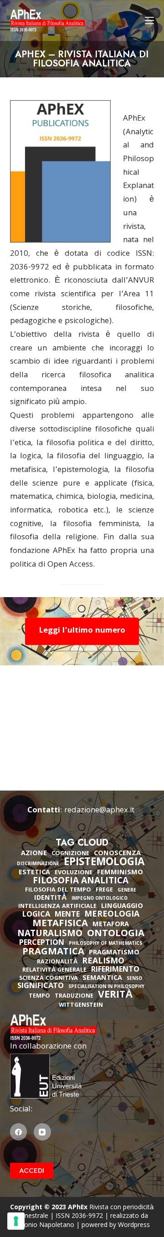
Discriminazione (38, 864)
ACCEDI (31, 1171)
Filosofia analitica (80, 881)
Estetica (34, 873)
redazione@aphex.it (99, 810)
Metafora (110, 924)
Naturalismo (49, 934)
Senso (134, 979)
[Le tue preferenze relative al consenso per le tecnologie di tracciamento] (16, 1221)
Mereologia (111, 915)
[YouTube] (42, 1132)
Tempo (39, 996)
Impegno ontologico (100, 899)
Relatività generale (54, 970)
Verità (115, 996)
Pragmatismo (114, 953)
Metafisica (60, 924)
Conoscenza (117, 853)
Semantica (102, 978)
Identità (50, 898)
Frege (104, 890)
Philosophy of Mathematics (105, 944)
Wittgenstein (81, 1006)
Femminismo (120, 873)
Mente (67, 915)
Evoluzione (73, 873)
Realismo (103, 962)
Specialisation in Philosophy (106, 987)
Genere (127, 890)
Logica (36, 915)
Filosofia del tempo (58, 890)
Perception (41, 943)
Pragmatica (53, 953)
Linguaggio (122, 906)
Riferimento (115, 970)
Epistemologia (104, 863)
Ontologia (115, 934)
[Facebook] (18, 1132)
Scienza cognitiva (48, 979)
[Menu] (149, 20)
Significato (40, 987)
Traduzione (74, 996)
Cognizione (70, 854)
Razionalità (57, 962)
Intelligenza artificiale (57, 907)
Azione (34, 853)
